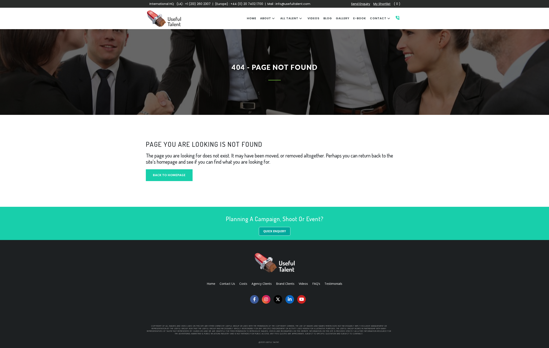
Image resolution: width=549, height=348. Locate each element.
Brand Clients (285, 284)
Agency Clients (262, 284)
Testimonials (333, 284)
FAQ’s (316, 284)
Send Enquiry (360, 4)
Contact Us (227, 284)
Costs (243, 284)
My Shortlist (382, 4)
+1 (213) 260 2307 (198, 4)
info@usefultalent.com (293, 4)
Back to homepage (169, 175)
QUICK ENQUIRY (274, 231)
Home (211, 284)
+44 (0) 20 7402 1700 (247, 4)
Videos (303, 284)
